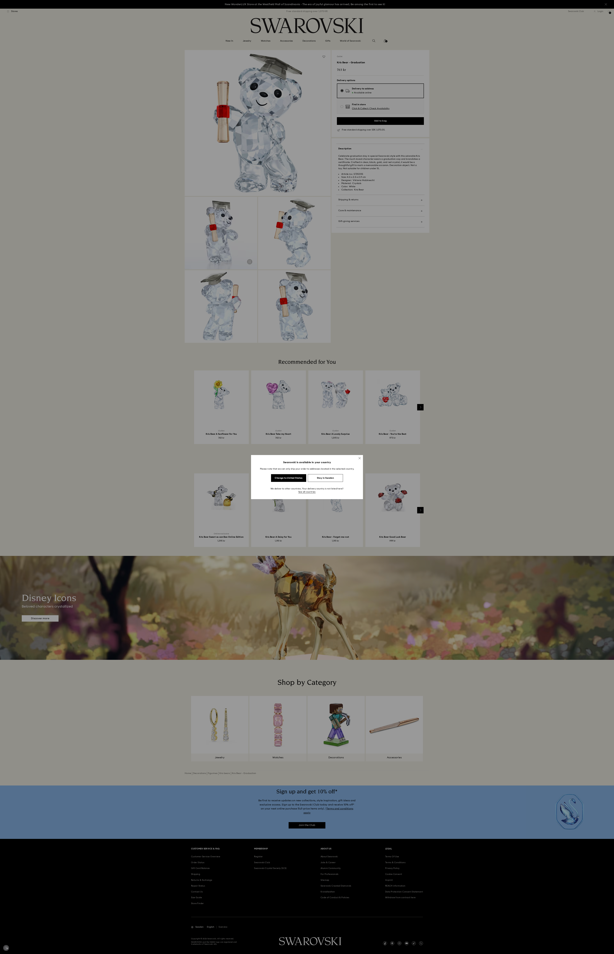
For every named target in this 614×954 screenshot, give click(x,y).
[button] (359, 458)
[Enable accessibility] (6, 948)
